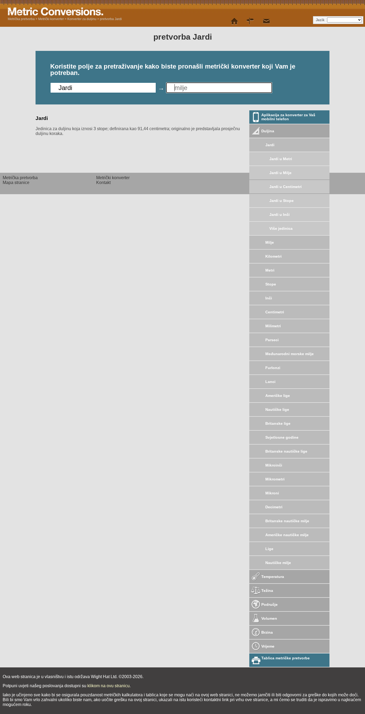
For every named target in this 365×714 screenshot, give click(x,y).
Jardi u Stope (281, 200)
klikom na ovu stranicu (108, 685)
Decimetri (273, 507)
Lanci (270, 381)
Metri (269, 270)
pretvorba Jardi (111, 19)
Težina (267, 590)
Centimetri (274, 312)
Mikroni (272, 493)
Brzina (267, 632)
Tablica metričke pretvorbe (285, 658)
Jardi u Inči (279, 214)
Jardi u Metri (280, 159)
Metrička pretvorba (21, 19)
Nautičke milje (278, 563)
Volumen (269, 618)
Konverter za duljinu (81, 19)
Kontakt (103, 182)
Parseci (272, 340)
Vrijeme (267, 646)
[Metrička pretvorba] (234, 21)
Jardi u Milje (280, 173)
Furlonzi (272, 368)
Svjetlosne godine (281, 437)
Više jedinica (281, 228)
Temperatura (272, 576)
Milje (269, 242)
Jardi (269, 145)
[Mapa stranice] (250, 21)
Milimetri (273, 326)
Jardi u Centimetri (285, 187)
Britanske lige (277, 423)
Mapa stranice (16, 182)
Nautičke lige (277, 409)
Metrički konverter (51, 19)
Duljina (267, 131)
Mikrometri (275, 479)
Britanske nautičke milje (287, 521)
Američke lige (277, 395)
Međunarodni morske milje (289, 354)
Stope (270, 284)
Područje (269, 604)
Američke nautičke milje (287, 535)
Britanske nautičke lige (286, 451)
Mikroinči (273, 465)
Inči (268, 298)
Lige (269, 549)
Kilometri (273, 256)
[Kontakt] (266, 21)
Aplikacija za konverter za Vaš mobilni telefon (288, 117)
